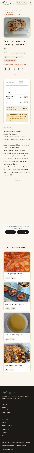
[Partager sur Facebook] (5, 69)
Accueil (6, 10)
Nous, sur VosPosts (7, 425)
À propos (4, 432)
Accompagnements (9, 12)
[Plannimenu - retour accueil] (8, 392)
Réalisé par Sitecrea (7, 449)
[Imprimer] (14, 69)
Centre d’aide (5, 420)
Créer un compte (6, 412)
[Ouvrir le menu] (30, 3)
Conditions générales (8, 445)
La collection (16, 10)
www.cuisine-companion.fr (18, 64)
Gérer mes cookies (21, 445)
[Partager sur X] (9, 69)
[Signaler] (22, 69)
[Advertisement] (17, 198)
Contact (4, 422)
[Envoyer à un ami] (18, 69)
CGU (3, 435)
